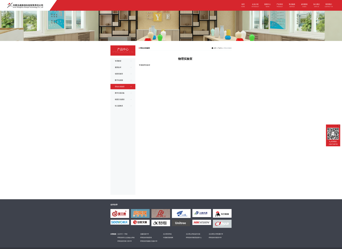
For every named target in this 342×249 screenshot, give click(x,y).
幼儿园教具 (119, 106)
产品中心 (220, 48)
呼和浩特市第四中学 (215, 237)
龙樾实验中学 (144, 234)
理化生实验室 (120, 86)
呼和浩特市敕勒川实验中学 (148, 241)
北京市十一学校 (122, 234)
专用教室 (118, 61)
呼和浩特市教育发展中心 (194, 237)
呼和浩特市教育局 (146, 237)
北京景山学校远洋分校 (193, 234)
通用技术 (118, 67)
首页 (215, 48)
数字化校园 (119, 80)
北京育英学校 (167, 234)
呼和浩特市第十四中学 (124, 241)
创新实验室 (119, 74)
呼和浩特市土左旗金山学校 (126, 237)
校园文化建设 (120, 99)
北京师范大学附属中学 (216, 234)
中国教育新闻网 (168, 237)
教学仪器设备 (120, 93)
